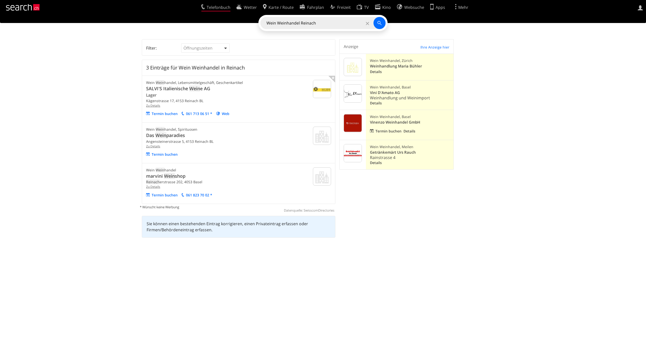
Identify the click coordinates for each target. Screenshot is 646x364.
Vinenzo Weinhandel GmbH (395, 122)
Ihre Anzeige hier (434, 47)
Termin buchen (165, 113)
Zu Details (153, 105)
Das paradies (165, 135)
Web (225, 113)
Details (376, 71)
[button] (205, 48)
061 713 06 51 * (199, 113)
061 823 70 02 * (199, 195)
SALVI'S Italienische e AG (178, 88)
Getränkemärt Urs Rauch (393, 152)
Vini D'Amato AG (385, 92)
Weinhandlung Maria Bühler (396, 66)
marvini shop (165, 176)
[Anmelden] (640, 7)
